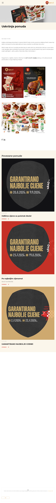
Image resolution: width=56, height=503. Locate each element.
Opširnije (4, 218)
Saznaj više (50, 490)
